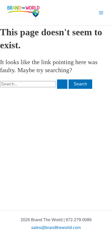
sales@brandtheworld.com (56, 227)
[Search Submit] (62, 84)
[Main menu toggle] (101, 12)
